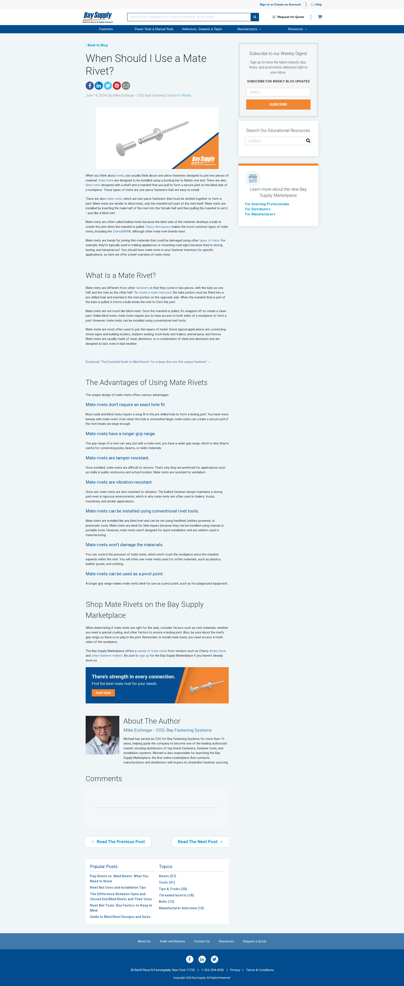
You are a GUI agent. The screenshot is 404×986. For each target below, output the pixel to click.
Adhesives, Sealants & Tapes (202, 29)
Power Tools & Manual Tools (154, 29)
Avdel (213, 651)
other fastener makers (107, 655)
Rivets (186, 95)
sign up (144, 655)
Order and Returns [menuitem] (172, 941)
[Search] (308, 141)
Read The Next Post (198, 841)
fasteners (142, 288)
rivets (120, 175)
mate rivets (114, 199)
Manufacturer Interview (181, 908)
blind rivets (93, 185)
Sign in (265, 4)
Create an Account (287, 4)
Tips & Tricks (173, 889)
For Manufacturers (260, 214)
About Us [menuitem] (144, 941)
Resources (296, 29)
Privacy (235, 970)
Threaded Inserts (176, 895)
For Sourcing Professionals (267, 204)
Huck (222, 651)
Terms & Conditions (260, 970)
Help (318, 4)
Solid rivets (105, 180)
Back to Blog (97, 45)
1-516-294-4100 (214, 970)
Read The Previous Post (120, 841)
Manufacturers (247, 29)
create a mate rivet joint (154, 292)
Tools (167, 882)
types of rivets (209, 240)
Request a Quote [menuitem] (254, 941)
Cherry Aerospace (157, 227)
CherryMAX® (122, 231)
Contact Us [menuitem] (202, 941)
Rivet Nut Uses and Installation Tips (118, 887)
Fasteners (106, 29)
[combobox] (278, 141)
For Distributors (258, 209)
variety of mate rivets (152, 651)
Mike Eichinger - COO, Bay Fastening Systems (146, 95)
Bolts (166, 902)
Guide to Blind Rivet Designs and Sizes (120, 917)
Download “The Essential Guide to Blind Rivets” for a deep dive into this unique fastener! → (148, 362)
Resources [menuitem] (226, 941)
